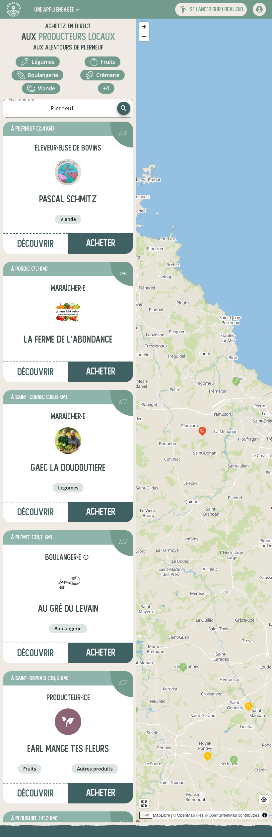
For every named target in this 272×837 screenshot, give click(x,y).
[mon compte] (259, 9)
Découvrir (35, 244)
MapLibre (161, 815)
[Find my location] (264, 799)
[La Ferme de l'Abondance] (68, 312)
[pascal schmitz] (68, 172)
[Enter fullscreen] (144, 803)
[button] (58, 9)
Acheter (100, 243)
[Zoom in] (144, 27)
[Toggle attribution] (265, 815)
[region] (204, 420)
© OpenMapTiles (188, 815)
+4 (106, 88)
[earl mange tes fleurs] (68, 721)
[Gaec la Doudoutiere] (68, 440)
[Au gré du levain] (68, 581)
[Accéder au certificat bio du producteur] (123, 134)
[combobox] (62, 108)
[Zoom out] (144, 36)
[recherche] (123, 108)
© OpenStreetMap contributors (232, 815)
